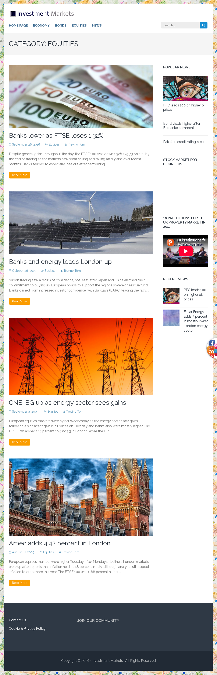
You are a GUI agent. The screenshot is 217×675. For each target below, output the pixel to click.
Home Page (18, 25)
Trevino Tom (76, 144)
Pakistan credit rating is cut (184, 142)
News (97, 25)
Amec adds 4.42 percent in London (59, 543)
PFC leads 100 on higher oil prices (195, 294)
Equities (79, 25)
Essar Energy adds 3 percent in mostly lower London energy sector (196, 321)
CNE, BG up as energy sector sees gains (67, 402)
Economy (41, 25)
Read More (19, 175)
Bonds (61, 25)
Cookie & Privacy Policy (27, 629)
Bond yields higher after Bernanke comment (181, 126)
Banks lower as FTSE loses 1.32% (56, 135)
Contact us (17, 620)
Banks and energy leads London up (60, 261)
